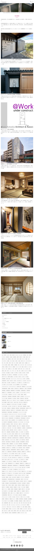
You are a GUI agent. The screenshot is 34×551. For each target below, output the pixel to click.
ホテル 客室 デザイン (13, 382)
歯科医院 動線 (3, 410)
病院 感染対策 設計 (9, 445)
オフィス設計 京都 (4, 422)
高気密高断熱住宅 (14, 512)
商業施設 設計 (17, 463)
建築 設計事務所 (14, 396)
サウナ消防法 (16, 372)
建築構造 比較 (23, 386)
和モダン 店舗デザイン (27, 400)
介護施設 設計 (28, 390)
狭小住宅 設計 (19, 483)
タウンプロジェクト (5, 327)
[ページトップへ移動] (32, 531)
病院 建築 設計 (20, 443)
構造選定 (18, 396)
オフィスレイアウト (4, 457)
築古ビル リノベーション (11, 467)
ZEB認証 (10, 477)
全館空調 (19, 512)
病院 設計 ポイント (9, 447)
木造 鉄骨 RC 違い (16, 388)
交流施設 (6, 366)
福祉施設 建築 (8, 390)
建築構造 (9, 388)
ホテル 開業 (8, 382)
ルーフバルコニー (14, 508)
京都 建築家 (23, 485)
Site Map (29, 537)
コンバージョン (4, 506)
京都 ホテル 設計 (4, 382)
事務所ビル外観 (4, 374)
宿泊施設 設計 (22, 400)
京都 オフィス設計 (4, 459)
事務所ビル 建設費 (4, 435)
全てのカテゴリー (4, 315)
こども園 (27, 368)
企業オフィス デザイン (10, 459)
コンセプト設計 (15, 376)
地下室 (12, 510)
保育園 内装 (18, 449)
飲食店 (22, 366)
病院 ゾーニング (4, 445)
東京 (9, 504)
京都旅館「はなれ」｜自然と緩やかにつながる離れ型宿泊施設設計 (11, 268)
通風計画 (13, 485)
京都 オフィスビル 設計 (5, 420)
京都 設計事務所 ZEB (4, 479)
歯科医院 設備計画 (15, 412)
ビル (15, 370)
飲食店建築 (15, 487)
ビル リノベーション (27, 396)
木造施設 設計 (3, 449)
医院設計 (27, 459)
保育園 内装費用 (14, 451)
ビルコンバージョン (19, 378)
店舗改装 (12, 489)
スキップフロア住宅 (20, 422)
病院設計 (8, 443)
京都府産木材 (17, 481)
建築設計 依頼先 (9, 437)
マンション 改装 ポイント (12, 416)
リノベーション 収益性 (9, 469)
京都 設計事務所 (9, 392)
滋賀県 (9, 510)
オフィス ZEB (22, 477)
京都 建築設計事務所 (4, 388)
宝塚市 (18, 510)
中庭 (7, 504)
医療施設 (7, 508)
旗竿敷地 (15, 510)
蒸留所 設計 (27, 439)
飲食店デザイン (27, 485)
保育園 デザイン (23, 449)
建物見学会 (7, 357)
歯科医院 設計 (17, 408)
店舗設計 (15, 491)
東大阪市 (10, 508)
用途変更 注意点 (4, 400)
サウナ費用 (27, 372)
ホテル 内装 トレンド (14, 406)
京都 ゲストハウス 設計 (5, 418)
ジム (10, 370)
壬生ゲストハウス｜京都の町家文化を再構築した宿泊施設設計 (11, 94)
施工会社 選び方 (7, 439)
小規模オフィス (10, 368)
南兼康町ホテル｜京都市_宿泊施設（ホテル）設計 (9, 164)
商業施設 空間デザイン (16, 465)
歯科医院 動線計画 (18, 410)
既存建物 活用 (22, 398)
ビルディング (4, 320)
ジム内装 (13, 392)
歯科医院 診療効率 (10, 412)
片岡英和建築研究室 (10, 422)
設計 (20, 366)
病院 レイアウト (14, 445)
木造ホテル (20, 376)
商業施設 (14, 366)
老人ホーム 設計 (4, 408)
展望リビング (24, 510)
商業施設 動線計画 (10, 465)
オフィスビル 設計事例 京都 (19, 420)
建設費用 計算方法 (4, 437)
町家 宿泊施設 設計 (23, 418)
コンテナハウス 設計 (28, 386)
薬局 (17, 370)
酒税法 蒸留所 (13, 441)
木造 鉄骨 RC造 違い (4, 396)
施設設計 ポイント (4, 392)
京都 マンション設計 (11, 455)
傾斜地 (27, 510)
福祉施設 (26, 506)
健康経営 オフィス (4, 475)
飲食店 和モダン (25, 402)
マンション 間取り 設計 (5, 455)
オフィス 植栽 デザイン (9, 473)
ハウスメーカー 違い (12, 439)
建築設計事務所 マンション (18, 455)
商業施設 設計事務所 (22, 465)
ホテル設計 (27, 376)
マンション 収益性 (23, 453)
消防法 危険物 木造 (8, 441)
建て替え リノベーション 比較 (12, 471)
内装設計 (22, 394)
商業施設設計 (16, 489)
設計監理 (3, 439)
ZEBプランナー (23, 475)
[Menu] (33, 2)
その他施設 (4, 324)
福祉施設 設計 (24, 406)
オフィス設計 (25, 374)
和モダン (8, 370)
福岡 (2, 510)
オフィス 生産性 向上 (15, 473)
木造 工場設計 (17, 441)
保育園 (24, 357)
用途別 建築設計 (29, 388)
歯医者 (3, 370)
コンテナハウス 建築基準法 (16, 384)
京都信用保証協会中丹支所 (11, 479)
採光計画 (9, 485)
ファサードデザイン (20, 374)
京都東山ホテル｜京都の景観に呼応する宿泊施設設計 (9, 199)
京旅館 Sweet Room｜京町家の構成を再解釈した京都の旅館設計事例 (12, 303)
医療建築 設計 (3, 447)
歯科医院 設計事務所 (22, 408)
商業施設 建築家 (27, 465)
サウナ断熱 (20, 372)
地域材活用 (21, 481)
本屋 (29, 368)
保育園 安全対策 (9, 451)
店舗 (23, 506)
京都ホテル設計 (8, 378)
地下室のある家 (15, 422)
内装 (6, 368)
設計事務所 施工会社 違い (15, 437)
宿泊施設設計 (3, 378)
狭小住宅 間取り (24, 483)
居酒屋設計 (27, 487)
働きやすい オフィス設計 (22, 473)
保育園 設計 (27, 449)
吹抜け (6, 485)
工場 (13, 368)
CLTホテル (23, 376)
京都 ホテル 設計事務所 (24, 416)
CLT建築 (25, 388)
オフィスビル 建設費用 (10, 435)
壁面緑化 (28, 504)
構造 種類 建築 (9, 396)
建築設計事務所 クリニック (11, 463)
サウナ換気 (23, 372)
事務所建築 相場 (16, 435)
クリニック (17, 366)
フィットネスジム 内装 (22, 392)
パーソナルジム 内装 (4, 394)
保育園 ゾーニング (4, 451)
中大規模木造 (22, 396)
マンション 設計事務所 (5, 416)
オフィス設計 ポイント (25, 455)
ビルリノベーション (13, 378)
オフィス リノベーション (22, 469)
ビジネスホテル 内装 (13, 404)
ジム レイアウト (14, 394)
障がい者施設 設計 (18, 390)
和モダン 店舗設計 (4, 402)
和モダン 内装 (20, 402)
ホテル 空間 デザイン (19, 382)
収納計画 (16, 485)
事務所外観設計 (15, 374)
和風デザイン (27, 491)
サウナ (13, 370)
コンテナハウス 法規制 (9, 384)
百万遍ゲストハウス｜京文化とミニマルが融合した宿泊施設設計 (11, 233)
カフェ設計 (19, 487)
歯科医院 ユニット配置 (24, 410)
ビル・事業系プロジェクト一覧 (6, 318)
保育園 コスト (29, 451)
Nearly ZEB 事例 (14, 477)
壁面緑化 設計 (3, 473)
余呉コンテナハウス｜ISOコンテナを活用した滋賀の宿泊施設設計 (11, 59)
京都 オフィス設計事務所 (12, 420)
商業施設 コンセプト (28, 463)
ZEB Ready (16, 475)
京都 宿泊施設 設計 (18, 416)
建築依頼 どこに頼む (27, 437)
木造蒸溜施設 (6, 483)
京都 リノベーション (9, 400)
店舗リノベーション (4, 489)
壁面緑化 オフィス (24, 471)
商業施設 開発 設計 (4, 467)
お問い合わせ (28, 418)
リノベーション (13, 504)
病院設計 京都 (29, 445)
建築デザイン (23, 489)
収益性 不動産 (26, 398)
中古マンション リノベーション (13, 414)
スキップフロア (25, 508)
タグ (21, 506)
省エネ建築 (3, 477)
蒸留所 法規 (3, 441)
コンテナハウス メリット (5, 386)
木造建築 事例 (29, 481)
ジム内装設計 (17, 392)
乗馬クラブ (21, 357)
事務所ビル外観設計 (10, 376)
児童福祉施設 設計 (23, 390)
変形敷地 (21, 508)
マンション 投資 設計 (11, 453)
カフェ (26, 512)
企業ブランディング (4, 376)
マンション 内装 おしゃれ (5, 414)
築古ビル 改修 (23, 467)
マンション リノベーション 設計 (22, 412)
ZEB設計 (27, 475)
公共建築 (22, 370)
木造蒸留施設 (13, 447)
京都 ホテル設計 (20, 406)
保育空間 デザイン (24, 451)
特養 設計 (28, 406)
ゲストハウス (26, 370)
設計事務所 (14, 357)
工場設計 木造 (8, 449)
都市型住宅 (28, 483)
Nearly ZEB (19, 475)
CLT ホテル (18, 400)
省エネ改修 (11, 380)
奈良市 (3, 512)
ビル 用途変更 (28, 467)
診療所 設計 (14, 461)
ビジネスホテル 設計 (4, 406)
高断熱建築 (18, 477)
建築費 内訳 (24, 435)
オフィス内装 (9, 457)
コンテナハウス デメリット (12, 386)
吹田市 (30, 510)
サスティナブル (14, 506)
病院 (21, 368)
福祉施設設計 (3, 390)
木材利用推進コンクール (5, 481)
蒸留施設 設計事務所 (13, 449)
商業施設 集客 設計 (4, 465)
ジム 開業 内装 (10, 394)
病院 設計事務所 (25, 445)
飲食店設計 (7, 487)
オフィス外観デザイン (9, 374)
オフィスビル (22, 512)
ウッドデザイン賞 (26, 479)
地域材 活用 (27, 441)
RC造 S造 (28, 435)
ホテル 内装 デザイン (19, 380)
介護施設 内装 (8, 408)
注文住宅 (11, 357)
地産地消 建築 (3, 443)
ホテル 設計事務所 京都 (17, 418)
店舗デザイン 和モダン (10, 402)
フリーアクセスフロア (23, 504)
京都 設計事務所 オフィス (11, 475)
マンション (30, 366)
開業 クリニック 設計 (19, 461)
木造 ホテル (14, 400)
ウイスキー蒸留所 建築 (19, 447)
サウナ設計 (12, 372)
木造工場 (24, 447)
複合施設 (16, 368)
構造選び (25, 394)
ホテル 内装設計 (19, 404)
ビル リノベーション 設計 (18, 467)
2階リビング (29, 508)
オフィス (3, 326)
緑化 (19, 370)
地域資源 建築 (27, 447)
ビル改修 (24, 378)
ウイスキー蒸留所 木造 (22, 439)
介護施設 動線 (13, 408)
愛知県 (18, 508)
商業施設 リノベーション (5, 471)
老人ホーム (3, 368)
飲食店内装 (11, 487)
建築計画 (17, 439)
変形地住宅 (19, 485)
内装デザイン (26, 366)
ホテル (23, 368)
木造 (29, 357)
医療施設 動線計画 (25, 443)
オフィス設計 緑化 (29, 471)
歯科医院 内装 (8, 410)
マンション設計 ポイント (5, 453)
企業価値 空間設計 (28, 473)
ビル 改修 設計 (14, 398)
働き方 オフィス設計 (26, 420)
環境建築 (7, 477)
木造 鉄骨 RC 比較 (19, 386)
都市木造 (30, 370)
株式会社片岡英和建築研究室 (13, 483)
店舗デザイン (3, 487)
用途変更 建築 (9, 398)
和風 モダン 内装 (16, 402)
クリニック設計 (16, 443)
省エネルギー (5, 510)
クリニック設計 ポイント (22, 459)
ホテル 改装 (9, 406)
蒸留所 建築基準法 (22, 441)
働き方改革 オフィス (14, 457)
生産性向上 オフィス (20, 457)
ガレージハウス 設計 (26, 422)
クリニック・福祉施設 (5, 321)
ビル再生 (15, 380)
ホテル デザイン (29, 380)
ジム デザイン (28, 392)
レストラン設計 (23, 487)
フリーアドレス (18, 504)
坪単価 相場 (20, 435)
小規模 (19, 368)
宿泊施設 (3, 323)
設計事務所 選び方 (22, 437)
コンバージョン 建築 (4, 398)
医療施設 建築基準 (20, 445)
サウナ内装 (3, 372)
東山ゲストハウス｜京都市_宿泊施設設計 (7, 129)
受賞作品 (3, 366)
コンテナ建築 (3, 384)
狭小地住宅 (3, 485)
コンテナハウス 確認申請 (23, 384)
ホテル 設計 (24, 380)
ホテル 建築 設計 (24, 404)
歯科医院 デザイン (13, 410)
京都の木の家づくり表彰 (12, 481)
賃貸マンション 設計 (17, 453)
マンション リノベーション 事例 (22, 414)
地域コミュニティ (9, 506)
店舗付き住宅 (6, 512)
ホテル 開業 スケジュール (26, 382)
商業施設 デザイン (22, 463)
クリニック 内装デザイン (9, 461)
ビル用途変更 (27, 378)
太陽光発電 (18, 506)
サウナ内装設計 (8, 372)
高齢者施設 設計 (13, 390)
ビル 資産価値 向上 (15, 469)
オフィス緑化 (19, 471)
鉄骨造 (27, 357)
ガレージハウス (4, 504)
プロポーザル (10, 366)
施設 (5, 370)
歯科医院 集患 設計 (4, 412)
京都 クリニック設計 (4, 463)
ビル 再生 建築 (4, 469)
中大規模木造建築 (17, 479)
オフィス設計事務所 (26, 457)
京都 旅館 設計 (29, 416)
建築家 (18, 357)
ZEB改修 (8, 380)
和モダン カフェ (4, 404)
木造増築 (3, 483)
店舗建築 (20, 489)
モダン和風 (3, 508)
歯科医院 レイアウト (28, 408)
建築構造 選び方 (22, 388)
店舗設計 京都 (8, 404)
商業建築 (9, 489)
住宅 (3, 316)
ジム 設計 (19, 394)
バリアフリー (3, 357)
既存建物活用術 (4, 380)
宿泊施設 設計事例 (11, 418)
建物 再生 (18, 398)
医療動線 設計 (25, 461)
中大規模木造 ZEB (27, 477)
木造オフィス (25, 481)
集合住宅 (10, 512)
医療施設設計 (11, 443)
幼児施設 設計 (19, 451)
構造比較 (12, 388)
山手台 (20, 510)
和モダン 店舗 (27, 489)
